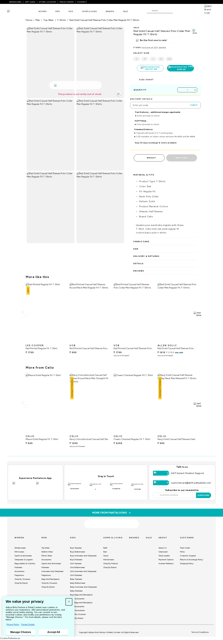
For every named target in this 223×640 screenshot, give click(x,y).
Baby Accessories (77, 610)
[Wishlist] (177, 11)
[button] (69, 601)
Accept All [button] (53, 632)
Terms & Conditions (200, 632)
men (38, 20)
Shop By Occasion (22, 579)
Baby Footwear (76, 591)
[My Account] (186, 10)
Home (29, 20)
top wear (48, 20)
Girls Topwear (76, 563)
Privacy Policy (13, 624)
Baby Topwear (76, 579)
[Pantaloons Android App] (47, 485)
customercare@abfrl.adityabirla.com (191, 482)
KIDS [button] (71, 11)
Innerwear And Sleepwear (52, 571)
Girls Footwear (76, 575)
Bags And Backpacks (50, 579)
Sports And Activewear (51, 563)
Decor (105, 556)
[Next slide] (197, 314)
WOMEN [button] (43, 11)
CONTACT (82, 2)
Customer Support (188, 556)
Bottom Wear (47, 552)
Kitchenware (108, 559)
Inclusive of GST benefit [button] (154, 47)
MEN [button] (57, 11)
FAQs (182, 552)
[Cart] (195, 10)
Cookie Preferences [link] (10, 638)
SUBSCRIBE (204, 495)
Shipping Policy (186, 563)
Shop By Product (110, 563)
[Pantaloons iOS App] (24, 485)
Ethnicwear (19, 552)
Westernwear (20, 548)
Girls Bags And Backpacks (81, 602)
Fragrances (19, 575)
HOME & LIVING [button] (89, 11)
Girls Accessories (77, 606)
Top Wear (45, 548)
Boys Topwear (76, 548)
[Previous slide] (25, 314)
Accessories (19, 571)
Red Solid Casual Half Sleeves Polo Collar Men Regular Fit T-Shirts (104, 20)
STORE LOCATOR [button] (47, 2)
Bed (105, 552)
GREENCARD (15, 2)
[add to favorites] (60, 341)
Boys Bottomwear (77, 552)
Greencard (163, 552)
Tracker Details (28, 624)
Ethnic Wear (46, 556)
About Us (163, 548)
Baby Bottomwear (77, 583)
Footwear (18, 567)
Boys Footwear (76, 559)
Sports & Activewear (23, 556)
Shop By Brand (21, 583)
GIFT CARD (30, 2)
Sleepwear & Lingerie (24, 559)
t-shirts (61, 20)
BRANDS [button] (110, 11)
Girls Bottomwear (77, 567)
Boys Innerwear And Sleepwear (83, 556)
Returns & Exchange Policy (191, 559)
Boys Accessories (77, 599)
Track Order (185, 548)
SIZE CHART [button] (146, 79)
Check (193, 105)
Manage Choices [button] (20, 632)
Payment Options (166, 559)
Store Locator (164, 556)
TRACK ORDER (66, 2)
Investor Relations (166, 563)
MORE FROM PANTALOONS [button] (111, 512)
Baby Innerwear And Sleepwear (83, 587)
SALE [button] (125, 11)
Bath (105, 548)
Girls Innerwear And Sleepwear (83, 571)
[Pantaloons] (13, 11)
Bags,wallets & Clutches (25, 563)
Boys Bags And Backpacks (81, 595)
